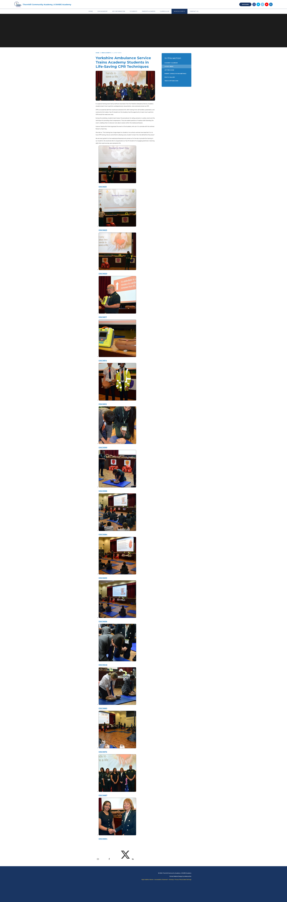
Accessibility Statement (161, 879)
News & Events (106, 52)
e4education (187, 876)
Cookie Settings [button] (186, 879)
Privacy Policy (178, 879)
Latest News (117, 52)
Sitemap (171, 879)
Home (97, 52)
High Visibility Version (147, 879)
